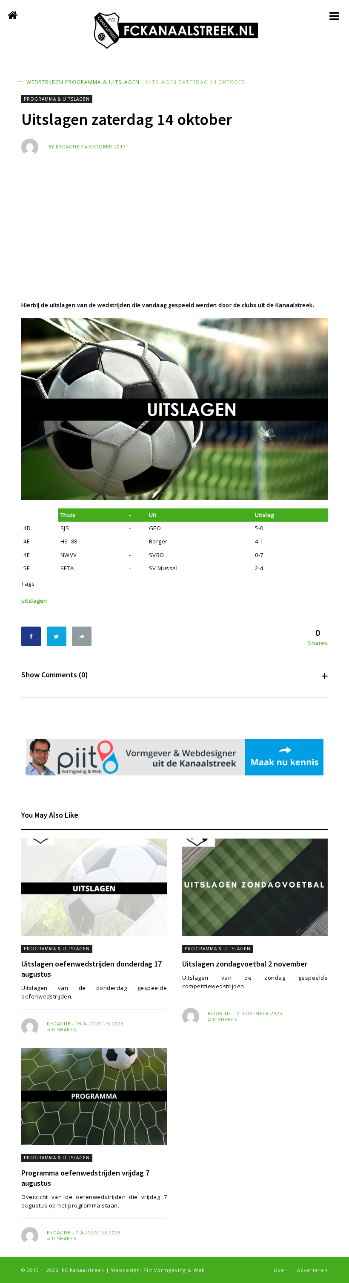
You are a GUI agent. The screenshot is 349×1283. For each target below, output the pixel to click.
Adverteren (312, 1270)
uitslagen (34, 600)
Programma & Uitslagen (102, 82)
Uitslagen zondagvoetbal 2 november (244, 964)
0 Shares (63, 1030)
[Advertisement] (174, 219)
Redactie (68, 147)
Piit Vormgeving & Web (174, 1270)
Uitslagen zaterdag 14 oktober (195, 82)
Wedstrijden (44, 82)
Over (280, 1270)
